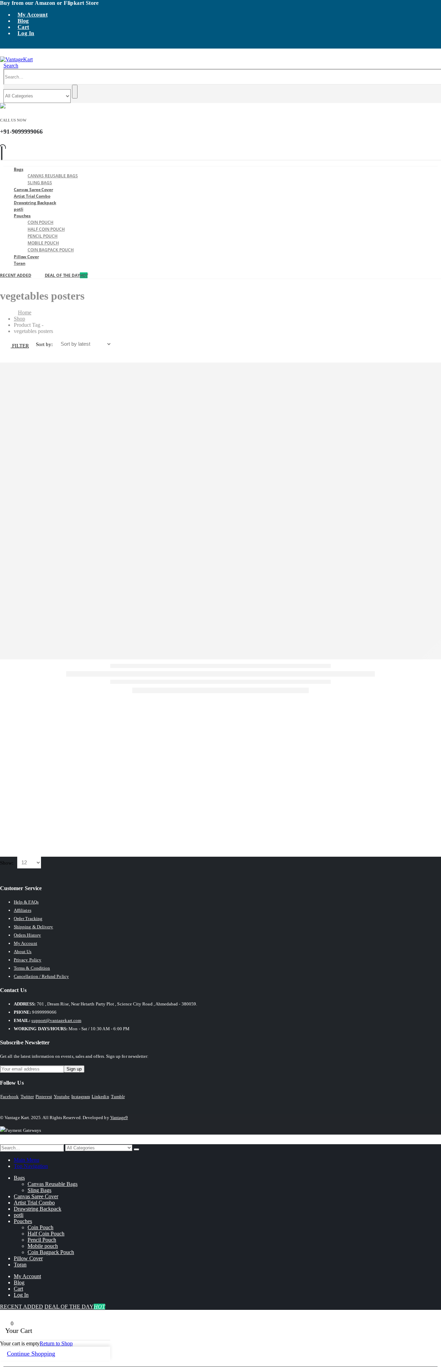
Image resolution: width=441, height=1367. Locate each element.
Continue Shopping (31, 1353)
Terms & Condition (32, 968)
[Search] (75, 91)
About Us (23, 951)
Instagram (80, 1096)
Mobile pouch (43, 243)
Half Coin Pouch (46, 229)
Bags (18, 169)
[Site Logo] (16, 59)
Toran (19, 263)
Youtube (62, 1096)
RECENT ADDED (15, 275)
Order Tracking (28, 918)
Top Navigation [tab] (31, 1166)
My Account (33, 15)
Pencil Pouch (43, 236)
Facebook (9, 1096)
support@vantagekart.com (56, 1020)
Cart (23, 27)
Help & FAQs (26, 902)
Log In (26, 33)
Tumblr (118, 1096)
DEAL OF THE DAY (66, 275)
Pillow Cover (26, 257)
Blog (23, 21)
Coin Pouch (40, 222)
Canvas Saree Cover (36, 1196)
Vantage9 (119, 1117)
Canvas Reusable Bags (53, 176)
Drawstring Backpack (35, 203)
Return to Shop (56, 1343)
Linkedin (100, 1096)
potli (18, 1215)
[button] (10, 66)
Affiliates (22, 910)
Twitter (27, 1096)
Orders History (27, 935)
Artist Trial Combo (34, 1203)
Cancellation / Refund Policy (41, 976)
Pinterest (43, 1096)
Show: (7, 863)
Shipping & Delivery (33, 926)
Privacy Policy (27, 959)
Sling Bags (39, 1190)
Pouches (22, 216)
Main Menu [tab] (26, 1160)
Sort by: (45, 344)
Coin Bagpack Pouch (51, 250)
